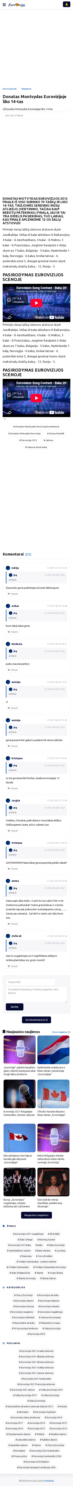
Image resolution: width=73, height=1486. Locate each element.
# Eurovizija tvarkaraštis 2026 (46, 1456)
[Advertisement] (36, 49)
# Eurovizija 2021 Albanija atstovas (36, 1356)
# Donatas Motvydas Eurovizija (24, 433)
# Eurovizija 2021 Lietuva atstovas (36, 1373)
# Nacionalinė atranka (23, 1323)
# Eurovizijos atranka (47, 1295)
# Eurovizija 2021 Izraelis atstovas (36, 1351)
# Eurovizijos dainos (23, 1301)
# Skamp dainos (48, 1278)
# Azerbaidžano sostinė (19, 1250)
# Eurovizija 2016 (36, 1423)
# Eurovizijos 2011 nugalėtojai (28, 1234)
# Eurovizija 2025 (36, 1334)
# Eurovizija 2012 (28, 440)
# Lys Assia (60, 1250)
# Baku (39, 1245)
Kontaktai (49, 1480)
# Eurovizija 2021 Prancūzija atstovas (36, 1384)
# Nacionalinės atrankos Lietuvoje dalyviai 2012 (29, 1406)
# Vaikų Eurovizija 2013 (25, 1395)
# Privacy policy (19, 1456)
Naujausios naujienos (36, 1215)
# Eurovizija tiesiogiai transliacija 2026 (36, 1467)
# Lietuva (48, 440)
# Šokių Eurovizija (36, 1401)
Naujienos (26, 88)
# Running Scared (46, 1239)
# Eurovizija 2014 (14, 1428)
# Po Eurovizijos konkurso (25, 1328)
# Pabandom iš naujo (49, 1323)
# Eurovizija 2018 (53, 1417)
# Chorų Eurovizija (23, 1295)
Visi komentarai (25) (36, 1019)
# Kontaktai (19, 1451)
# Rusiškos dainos (57, 1434)
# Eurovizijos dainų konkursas (25, 1417)
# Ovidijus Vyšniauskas (18, 1267)
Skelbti (15, 1006)
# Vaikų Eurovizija (51, 1328)
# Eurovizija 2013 (36, 1428)
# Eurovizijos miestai (48, 1306)
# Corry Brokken (44, 1256)
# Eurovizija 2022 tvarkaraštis (44, 1451)
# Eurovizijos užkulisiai (23, 1317)
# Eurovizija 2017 (14, 1423)
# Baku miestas (42, 1250)
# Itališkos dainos (48, 1440)
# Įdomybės (23, 1412)
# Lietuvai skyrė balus (36, 447)
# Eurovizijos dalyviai (48, 1301)
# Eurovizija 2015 (58, 1423)
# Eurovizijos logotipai (44, 1412)
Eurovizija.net (10, 88)
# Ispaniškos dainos (18, 1445)
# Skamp (39, 1273)
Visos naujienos (60, 1032)
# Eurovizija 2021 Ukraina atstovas (36, 1362)
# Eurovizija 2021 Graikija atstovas (36, 1367)
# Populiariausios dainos (18, 1434)
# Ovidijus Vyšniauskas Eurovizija (49, 1267)
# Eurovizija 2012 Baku (19, 1245)
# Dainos (36, 1445)
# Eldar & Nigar (25, 1239)
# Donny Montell (55, 433)
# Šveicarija (26, 1256)
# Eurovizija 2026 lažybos (36, 1462)
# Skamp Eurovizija (26, 1278)
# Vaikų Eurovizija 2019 (51, 1390)
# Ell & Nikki (54, 1234)
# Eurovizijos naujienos (21, 1312)
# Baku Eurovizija (55, 1245)
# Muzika (62, 1406)
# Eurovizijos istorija (23, 1306)
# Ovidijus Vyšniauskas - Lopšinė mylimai (36, 1261)
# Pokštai (39, 1434)
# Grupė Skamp (55, 1273)
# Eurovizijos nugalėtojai (50, 1312)
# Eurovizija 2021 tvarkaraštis (36, 1379)
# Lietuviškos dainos (25, 1440)
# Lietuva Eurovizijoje (50, 1317)
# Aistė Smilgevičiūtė (20, 1273)
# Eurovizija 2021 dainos (22, 1390)
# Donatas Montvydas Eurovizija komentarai (36, 426)
